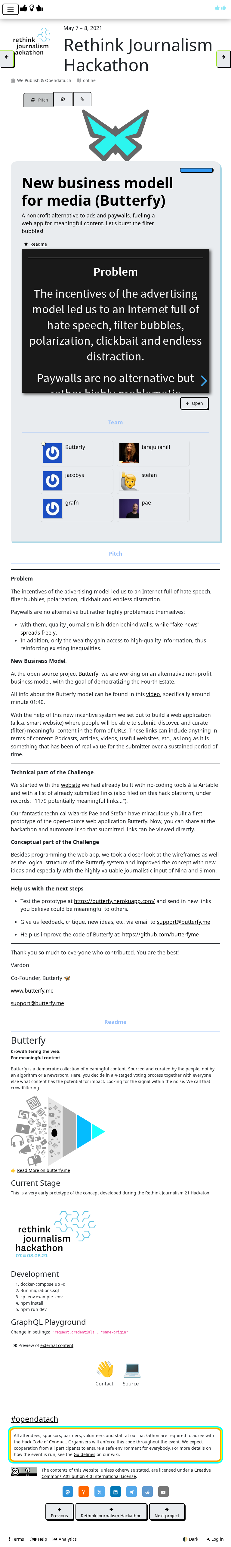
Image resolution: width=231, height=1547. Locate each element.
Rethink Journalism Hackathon (111, 1515)
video (153, 694)
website (70, 784)
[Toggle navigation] (10, 9)
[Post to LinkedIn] (115, 1491)
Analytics (67, 1539)
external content (56, 1345)
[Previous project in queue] (7, 58)
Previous (59, 1515)
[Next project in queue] (223, 58)
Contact (104, 1368)
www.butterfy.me (32, 990)
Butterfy (88, 673)
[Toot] (68, 1491)
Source (132, 1368)
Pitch (42, 100)
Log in (217, 1539)
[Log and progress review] (82, 99)
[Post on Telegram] (131, 1491)
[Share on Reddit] (147, 1491)
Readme (38, 244)
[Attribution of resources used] (62, 99)
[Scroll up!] (220, 7)
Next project (167, 1515)
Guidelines (84, 1454)
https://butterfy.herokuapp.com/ (114, 901)
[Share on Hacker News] (84, 1491)
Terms (18, 1539)
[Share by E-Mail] (163, 1491)
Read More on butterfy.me (43, 1170)
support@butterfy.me (183, 921)
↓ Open (194, 403)
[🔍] (71, 1131)
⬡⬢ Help (38, 1539)
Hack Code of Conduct (44, 1442)
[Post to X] (99, 1491)
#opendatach (34, 1419)
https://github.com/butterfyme (160, 934)
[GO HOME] (32, 8)
